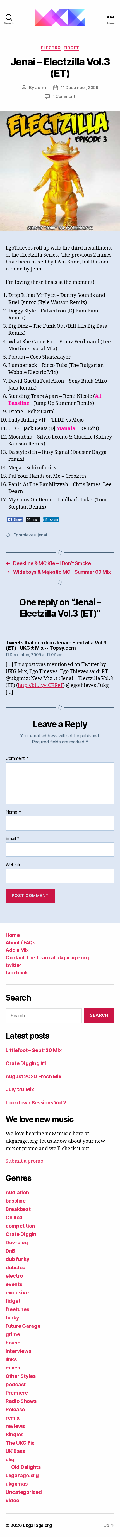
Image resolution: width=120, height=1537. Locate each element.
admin (41, 87)
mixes (13, 1368)
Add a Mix (17, 950)
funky (12, 1318)
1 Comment (64, 96)
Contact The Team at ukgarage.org (47, 957)
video (12, 1500)
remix (13, 1418)
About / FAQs (20, 942)
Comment (17, 758)
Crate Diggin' (21, 1234)
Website (13, 864)
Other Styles (21, 1376)
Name (13, 812)
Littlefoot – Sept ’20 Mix (33, 1050)
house (13, 1343)
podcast (16, 1384)
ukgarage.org (22, 1475)
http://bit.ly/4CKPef (40, 685)
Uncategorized (24, 1492)
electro (51, 47)
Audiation (17, 1192)
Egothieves (24, 535)
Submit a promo (24, 1161)
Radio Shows (21, 1401)
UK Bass (15, 1451)
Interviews (18, 1351)
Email (13, 838)
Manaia (65, 428)
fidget (71, 47)
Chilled (14, 1217)
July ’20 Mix (20, 1089)
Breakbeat (18, 1209)
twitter (13, 965)
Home (13, 935)
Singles (14, 1434)
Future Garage (23, 1326)
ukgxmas (17, 1484)
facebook (17, 973)
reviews (15, 1426)
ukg (10, 1459)
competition (20, 1226)
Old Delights (26, 1467)
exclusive (17, 1292)
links (11, 1359)
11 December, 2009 (79, 87)
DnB (10, 1251)
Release (15, 1409)
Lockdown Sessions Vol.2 (36, 1102)
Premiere (17, 1393)
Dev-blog (17, 1242)
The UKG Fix (20, 1443)
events (14, 1284)
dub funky (18, 1259)
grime (13, 1334)
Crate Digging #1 (26, 1063)
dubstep (16, 1267)
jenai (42, 535)
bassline (16, 1201)
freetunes (17, 1309)
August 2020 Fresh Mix (33, 1076)
